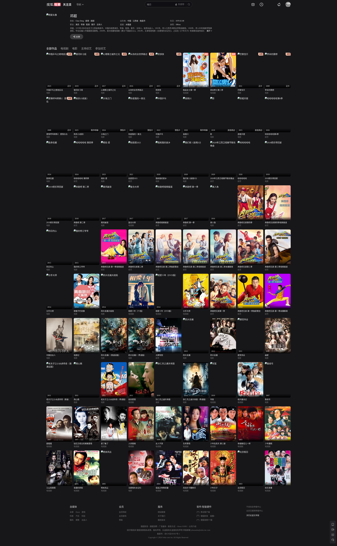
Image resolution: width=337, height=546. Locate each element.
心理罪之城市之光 (108, 90)
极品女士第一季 (189, 90)
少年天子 (214, 488)
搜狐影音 (204, 516)
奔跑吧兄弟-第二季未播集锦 (221, 267)
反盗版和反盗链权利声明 (172, 530)
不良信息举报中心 (253, 507)
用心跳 (76, 399)
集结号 (267, 399)
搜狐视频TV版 (206, 520)
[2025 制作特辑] (80, 98)
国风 (71, 520)
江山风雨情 (51, 488)
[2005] (223, 408)
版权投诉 (161, 520)
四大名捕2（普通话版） (110, 355)
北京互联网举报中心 (254, 511)
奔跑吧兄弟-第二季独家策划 (167, 267)
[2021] (134, 142)
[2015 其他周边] (243, 98)
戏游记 (76, 355)
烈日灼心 (50, 267)
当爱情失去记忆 (134, 488)
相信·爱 (104, 178)
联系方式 (171, 526)
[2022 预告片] (136, 98)
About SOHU (182, 526)
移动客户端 (205, 512)
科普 (71, 516)
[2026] (274, 98)
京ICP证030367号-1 (172, 534)
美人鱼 (213, 223)
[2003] (223, 452)
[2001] (278, 452)
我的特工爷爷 (79, 267)
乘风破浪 (104, 223)
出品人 (84, 520)
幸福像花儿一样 (244, 444)
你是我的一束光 (134, 134)
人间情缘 (132, 444)
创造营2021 (133, 178)
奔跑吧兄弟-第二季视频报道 (194, 267)
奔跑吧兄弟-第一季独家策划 (249, 311)
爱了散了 (104, 444)
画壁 (267, 355)
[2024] (51, 142)
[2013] (59, 319)
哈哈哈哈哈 (242, 178)
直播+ (212, 516)
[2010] (165, 364)
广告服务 (162, 526)
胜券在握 (50, 178)
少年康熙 (268, 444)
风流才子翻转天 (189, 488)
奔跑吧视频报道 (162, 223)
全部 (71, 512)
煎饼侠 (158, 90)
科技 (83, 516)
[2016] (214, 187)
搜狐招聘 (153, 526)
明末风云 (104, 488)
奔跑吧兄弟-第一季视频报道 (112, 267)
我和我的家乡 (161, 178)
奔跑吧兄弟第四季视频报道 (276, 223)
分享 (78, 37)
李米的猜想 (269, 90)
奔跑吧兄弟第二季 (135, 267)
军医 (212, 399)
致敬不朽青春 (79, 311)
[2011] (243, 319)
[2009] (250, 364)
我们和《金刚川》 (190, 178)
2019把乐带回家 (52, 223)
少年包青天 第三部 (218, 444)
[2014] (51, 275)
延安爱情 (132, 399)
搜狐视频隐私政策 (144, 530)
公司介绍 (192, 526)
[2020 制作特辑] (187, 98)
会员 (121, 507)
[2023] (105, 142)
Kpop (78, 512)
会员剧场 (122, 516)
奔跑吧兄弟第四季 (245, 223)
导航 (78, 4)
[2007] (269, 364)
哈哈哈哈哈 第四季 (81, 178)
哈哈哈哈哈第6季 (272, 134)
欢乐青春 (268, 488)
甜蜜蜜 (49, 444)
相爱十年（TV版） (136, 311)
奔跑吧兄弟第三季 (245, 267)
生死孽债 (186, 444)
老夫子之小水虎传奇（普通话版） (58, 399)
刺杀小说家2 (79, 134)
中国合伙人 (51, 355)
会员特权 (122, 512)
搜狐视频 (53, 4)
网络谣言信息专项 (253, 515)
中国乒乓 (159, 134)
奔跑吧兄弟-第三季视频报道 (276, 267)
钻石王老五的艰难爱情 (83, 444)
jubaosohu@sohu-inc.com (200, 530)
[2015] (51, 231)
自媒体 (73, 507)
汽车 (77, 516)
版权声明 (156, 530)
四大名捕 (186, 355)
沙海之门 (104, 134)
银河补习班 (78, 90)
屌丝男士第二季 (216, 90)
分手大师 (50, 311)
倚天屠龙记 (242, 399)
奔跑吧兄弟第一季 (217, 311)
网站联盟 (161, 512)
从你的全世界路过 (135, 90)
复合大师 (132, 223)
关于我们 (161, 516)
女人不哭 (159, 444)
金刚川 (186, 134)
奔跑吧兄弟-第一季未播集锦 (276, 311)
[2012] (188, 319)
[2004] (141, 452)
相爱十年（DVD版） (164, 311)
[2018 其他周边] (212, 98)
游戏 (83, 512)
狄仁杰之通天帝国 (163, 399)
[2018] (273, 142)
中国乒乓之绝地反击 (54, 90)
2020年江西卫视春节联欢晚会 (222, 178)
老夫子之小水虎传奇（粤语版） (114, 399)
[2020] (163, 142)
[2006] (168, 408)
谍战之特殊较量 (162, 488)
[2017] (106, 187)
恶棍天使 (241, 134)
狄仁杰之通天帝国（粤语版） (195, 399)
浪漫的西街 (78, 488)
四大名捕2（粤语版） (137, 355)
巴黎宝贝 (241, 90)
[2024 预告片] (106, 98)
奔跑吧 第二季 (79, 223)
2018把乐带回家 (271, 178)
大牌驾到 (159, 355)
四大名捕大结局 (107, 311)
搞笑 (77, 520)
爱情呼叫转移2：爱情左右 (57, 134)
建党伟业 (241, 355)
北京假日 (241, 488)
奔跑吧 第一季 (189, 223)
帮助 (121, 520)
